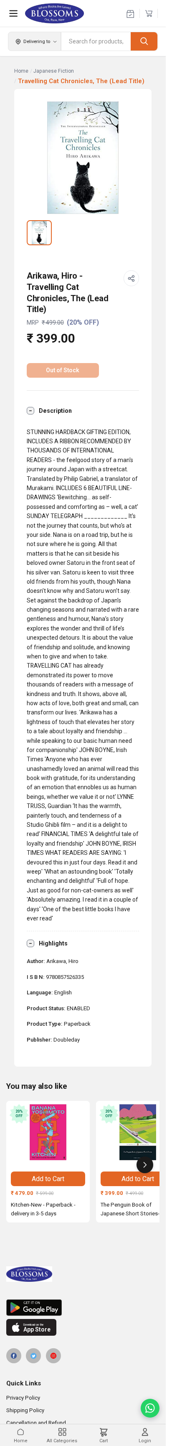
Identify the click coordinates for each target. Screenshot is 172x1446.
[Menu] (13, 13)
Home (21, 71)
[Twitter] (33, 1355)
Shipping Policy (25, 1410)
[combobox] (96, 41)
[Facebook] (13, 1355)
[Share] (131, 278)
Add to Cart (48, 1179)
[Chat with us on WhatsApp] (150, 1408)
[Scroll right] (145, 1164)
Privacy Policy (23, 1398)
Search (144, 41)
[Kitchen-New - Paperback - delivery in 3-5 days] (48, 1132)
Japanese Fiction (53, 71)
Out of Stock (62, 370)
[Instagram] (53, 1355)
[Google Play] (82, 1307)
